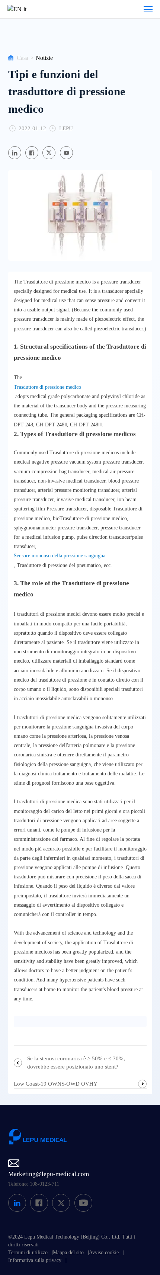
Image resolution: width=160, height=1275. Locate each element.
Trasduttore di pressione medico (47, 387)
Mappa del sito (68, 1252)
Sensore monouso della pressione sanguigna (59, 555)
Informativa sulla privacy (34, 1260)
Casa (22, 58)
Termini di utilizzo (28, 1252)
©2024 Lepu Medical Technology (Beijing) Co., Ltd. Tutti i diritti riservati (71, 1240)
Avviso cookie (104, 1252)
